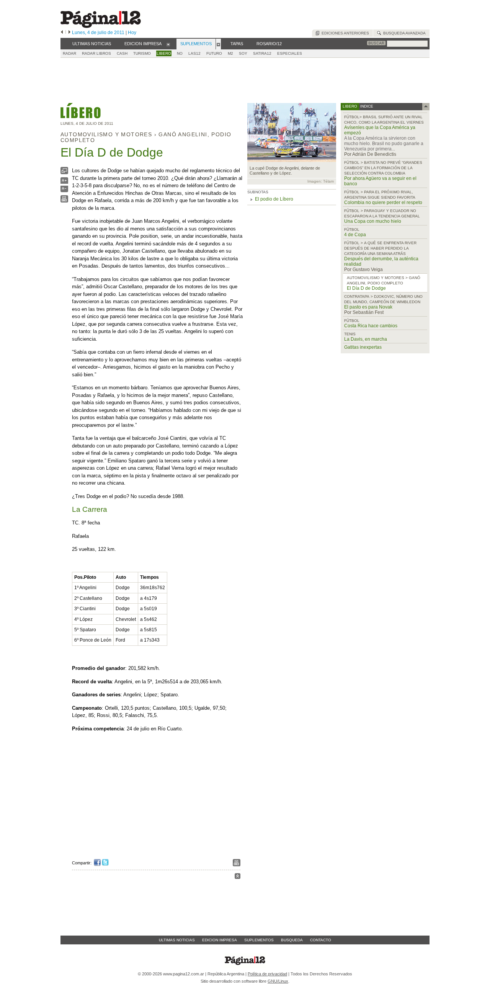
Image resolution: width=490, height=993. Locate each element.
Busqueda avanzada (403, 33)
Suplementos (259, 940)
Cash (122, 53)
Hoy (132, 32)
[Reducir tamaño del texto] (64, 190)
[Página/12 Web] (100, 26)
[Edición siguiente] (69, 32)
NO (180, 53)
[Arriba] (237, 877)
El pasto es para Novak (368, 307)
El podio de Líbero (274, 199)
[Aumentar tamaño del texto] (64, 182)
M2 (230, 53)
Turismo (142, 53)
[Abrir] (168, 44)
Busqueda (292, 940)
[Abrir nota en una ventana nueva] (64, 172)
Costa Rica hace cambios (370, 325)
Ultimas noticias (177, 940)
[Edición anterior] (61, 32)
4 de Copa (355, 234)
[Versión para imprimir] (64, 201)
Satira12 (262, 53)
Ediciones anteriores (344, 33)
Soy (243, 53)
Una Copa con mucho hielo (372, 221)
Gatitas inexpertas (363, 347)
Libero (164, 53)
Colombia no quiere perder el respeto (383, 202)
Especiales (289, 53)
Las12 (194, 53)
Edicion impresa (219, 940)
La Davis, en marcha (365, 339)
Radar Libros (96, 53)
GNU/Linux (278, 981)
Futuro (214, 53)
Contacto (320, 940)
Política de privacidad (267, 974)
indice (366, 106)
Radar (69, 53)
